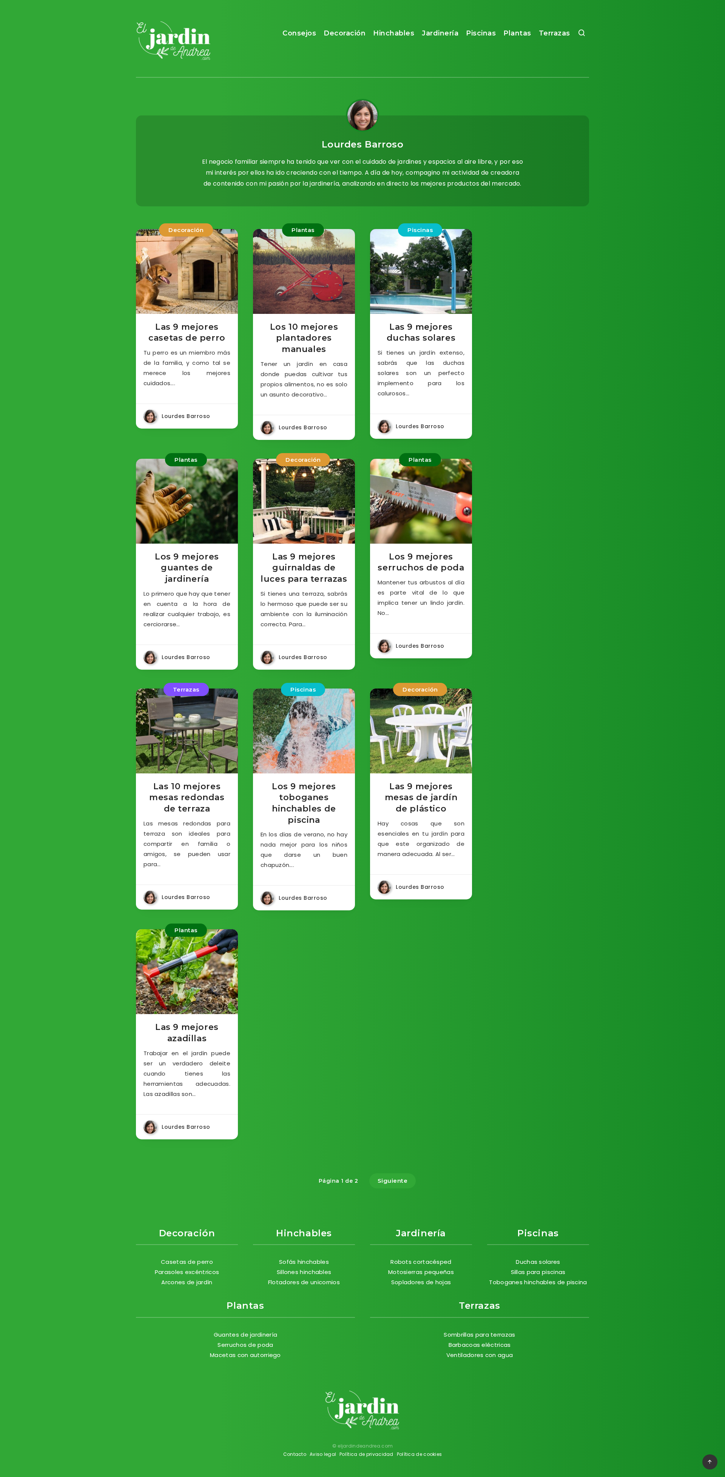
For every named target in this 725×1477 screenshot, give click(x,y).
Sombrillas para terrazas (479, 1335)
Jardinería (440, 33)
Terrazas (554, 33)
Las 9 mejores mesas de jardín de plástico (421, 797)
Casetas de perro (187, 1262)
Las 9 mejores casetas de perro (186, 332)
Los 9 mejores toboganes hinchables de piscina (304, 803)
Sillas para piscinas (538, 1272)
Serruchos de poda (245, 1345)
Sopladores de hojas (421, 1282)
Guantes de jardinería (245, 1335)
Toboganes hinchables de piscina (538, 1282)
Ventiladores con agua (479, 1355)
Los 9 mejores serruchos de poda (421, 562)
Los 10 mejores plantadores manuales (304, 338)
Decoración (345, 33)
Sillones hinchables (304, 1272)
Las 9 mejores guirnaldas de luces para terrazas (304, 568)
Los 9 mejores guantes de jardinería (187, 568)
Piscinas (481, 33)
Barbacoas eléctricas (480, 1345)
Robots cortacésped (420, 1262)
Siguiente (393, 1180)
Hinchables (393, 33)
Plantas (517, 33)
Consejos (299, 33)
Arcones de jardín (186, 1282)
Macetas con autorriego (245, 1355)
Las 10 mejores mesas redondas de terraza (186, 797)
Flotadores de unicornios (304, 1282)
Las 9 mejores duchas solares (421, 332)
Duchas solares (538, 1262)
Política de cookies (419, 1454)
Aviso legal (323, 1454)
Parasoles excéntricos (187, 1272)
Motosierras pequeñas (421, 1272)
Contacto (294, 1454)
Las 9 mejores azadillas (187, 1033)
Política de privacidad (366, 1454)
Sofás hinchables (304, 1262)
